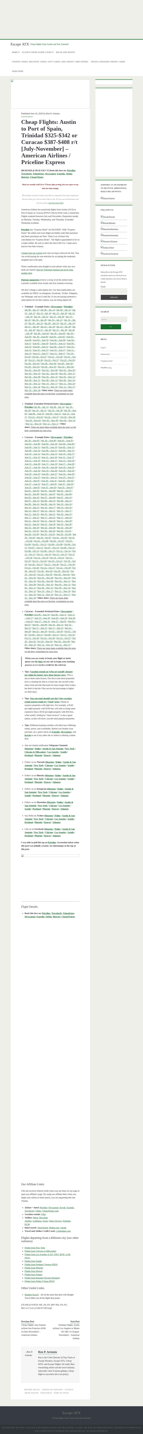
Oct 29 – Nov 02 (65, 363)
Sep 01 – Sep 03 (32, 491)
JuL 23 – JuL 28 (63, 327)
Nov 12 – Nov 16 (49, 387)
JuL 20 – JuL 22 (35, 323)
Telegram (113, 241)
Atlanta (56, 755)
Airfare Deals (32, 1390)
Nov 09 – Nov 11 (32, 380)
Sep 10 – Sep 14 (64, 504)
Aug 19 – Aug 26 (49, 471)
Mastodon (114, 229)
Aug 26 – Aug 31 (49, 481)
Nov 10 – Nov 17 (50, 383)
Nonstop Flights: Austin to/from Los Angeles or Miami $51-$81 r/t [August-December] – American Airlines (66, 1332)
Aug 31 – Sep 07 (65, 487)
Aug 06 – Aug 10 (36, 414)
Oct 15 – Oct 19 (67, 635)
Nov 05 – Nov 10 (50, 377)
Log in (103, 347)
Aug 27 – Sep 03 (65, 484)
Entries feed (105, 354)
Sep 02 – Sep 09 (32, 494)
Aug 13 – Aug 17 (57, 353)
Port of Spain (61, 1393)
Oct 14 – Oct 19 (41, 558)
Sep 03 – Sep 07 (48, 494)
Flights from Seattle (33, 1261)
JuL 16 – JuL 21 (55, 320)
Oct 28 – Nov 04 (48, 363)
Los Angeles (53, 752)
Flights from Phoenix (34, 1268)
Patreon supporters (30, 280)
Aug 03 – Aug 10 (40, 340)
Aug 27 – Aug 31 (32, 484)
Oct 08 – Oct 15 (47, 551)
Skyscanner (50, 174)
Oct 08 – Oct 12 (67, 548)
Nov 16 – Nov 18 (32, 390)
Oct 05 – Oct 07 (57, 541)
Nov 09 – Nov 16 (67, 380)
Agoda (63, 1228)
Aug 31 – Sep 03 (48, 487)
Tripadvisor (38, 174)
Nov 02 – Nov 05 (32, 370)
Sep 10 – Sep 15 (32, 507)
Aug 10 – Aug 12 (32, 454)
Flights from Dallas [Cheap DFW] (40, 1281)
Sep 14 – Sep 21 (48, 511)
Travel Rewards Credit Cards (108, 62)
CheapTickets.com (50, 1211)
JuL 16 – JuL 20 (39, 320)
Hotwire (25, 177)
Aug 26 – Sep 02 (65, 481)
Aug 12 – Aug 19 (32, 460)
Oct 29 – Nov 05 (48, 367)
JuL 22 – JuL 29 (47, 327)
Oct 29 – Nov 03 (32, 367)
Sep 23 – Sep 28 (64, 524)
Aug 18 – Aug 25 (66, 467)
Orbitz (69, 174)
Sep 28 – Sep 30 (48, 531)
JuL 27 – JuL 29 (44, 330)
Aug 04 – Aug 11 (32, 447)
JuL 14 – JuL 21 (41, 316)
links (40, 661)
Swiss (45, 1221)
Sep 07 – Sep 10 (64, 497)
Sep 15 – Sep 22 (32, 514)
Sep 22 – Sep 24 (32, 524)
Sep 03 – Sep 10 (32, 497)
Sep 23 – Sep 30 (32, 527)
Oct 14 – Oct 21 (57, 558)
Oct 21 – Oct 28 (67, 564)
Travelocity (26, 174)
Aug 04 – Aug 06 (57, 340)
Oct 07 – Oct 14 (51, 548)
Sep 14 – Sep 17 (32, 511)
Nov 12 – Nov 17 (67, 387)
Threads (112, 217)
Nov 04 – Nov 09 (50, 373)
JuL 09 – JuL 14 (47, 310)
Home (15, 52)
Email (103, 287)
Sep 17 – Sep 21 (32, 517)
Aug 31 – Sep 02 (32, 487)
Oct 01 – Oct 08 (41, 541)
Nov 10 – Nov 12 (32, 383)
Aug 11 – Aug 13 (32, 457)
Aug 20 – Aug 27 (49, 474)
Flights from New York (35, 1248)
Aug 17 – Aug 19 (49, 464)
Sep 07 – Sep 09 (48, 497)
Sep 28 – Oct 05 (32, 534)
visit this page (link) (55, 203)
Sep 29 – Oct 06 (64, 534)
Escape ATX (20, 44)
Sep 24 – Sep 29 (64, 527)
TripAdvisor (42, 1228)
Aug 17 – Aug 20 (66, 464)
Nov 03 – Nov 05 (67, 370)
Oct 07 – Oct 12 (35, 548)
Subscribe (18, 71)
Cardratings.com (63, 1231)
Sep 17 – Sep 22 (48, 517)
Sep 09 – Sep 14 (32, 504)
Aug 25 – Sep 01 (32, 481)
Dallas (38, 748)
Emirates (67, 1221)
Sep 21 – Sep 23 (32, 521)
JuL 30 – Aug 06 (40, 337)
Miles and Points (65, 52)
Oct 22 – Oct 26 (35, 360)
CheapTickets (36, 177)
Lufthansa (37, 1221)
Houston (29, 748)
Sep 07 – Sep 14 (32, 501)
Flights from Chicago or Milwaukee (40, 1251)
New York (69, 748)
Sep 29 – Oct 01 (48, 534)
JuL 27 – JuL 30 (60, 330)
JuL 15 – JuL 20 (57, 316)
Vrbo (43, 1214)
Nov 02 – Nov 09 (50, 370)
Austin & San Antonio (52, 748)
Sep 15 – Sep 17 (64, 511)
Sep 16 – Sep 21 (48, 514)
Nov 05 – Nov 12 (67, 377)
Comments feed (106, 361)
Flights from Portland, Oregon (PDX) (41, 1264)
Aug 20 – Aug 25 (32, 474)
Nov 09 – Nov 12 (49, 380)
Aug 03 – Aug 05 (57, 337)
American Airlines (52, 1390)
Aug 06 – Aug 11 (40, 347)
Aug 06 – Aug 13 (57, 347)
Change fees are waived (31, 253)
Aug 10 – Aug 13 (40, 350)
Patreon (112, 198)
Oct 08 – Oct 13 (32, 551)
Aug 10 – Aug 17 (57, 350)
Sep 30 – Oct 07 (44, 538)
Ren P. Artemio (53, 113)
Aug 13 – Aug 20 (32, 464)
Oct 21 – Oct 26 (55, 357)
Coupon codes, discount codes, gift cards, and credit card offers (50, 62)
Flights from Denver (33, 1271)
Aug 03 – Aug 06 (32, 444)
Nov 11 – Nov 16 (67, 383)
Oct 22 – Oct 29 (67, 360)
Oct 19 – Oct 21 (55, 561)
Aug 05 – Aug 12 (57, 343)
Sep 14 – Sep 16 (64, 507)
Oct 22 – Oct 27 (51, 360)
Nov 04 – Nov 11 (67, 373)
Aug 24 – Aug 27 (32, 477)
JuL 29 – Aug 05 (57, 333)
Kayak (62, 1207)
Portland (29, 755)
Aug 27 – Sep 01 (49, 484)
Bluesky (112, 223)
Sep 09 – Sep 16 (48, 504)
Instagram (114, 235)
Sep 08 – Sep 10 (48, 501)
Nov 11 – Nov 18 (32, 387)
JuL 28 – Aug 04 (41, 333)
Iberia (35, 1217)
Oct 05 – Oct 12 (39, 544)
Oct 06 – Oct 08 (55, 544)
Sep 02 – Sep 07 (64, 491)
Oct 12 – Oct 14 (63, 551)
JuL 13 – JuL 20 (60, 313)
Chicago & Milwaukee (35, 752)
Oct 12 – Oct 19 (44, 554)
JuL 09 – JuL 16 (63, 310)
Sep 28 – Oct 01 (64, 531)
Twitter (111, 247)
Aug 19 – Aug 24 (32, 471)
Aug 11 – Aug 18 (49, 457)
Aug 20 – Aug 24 (66, 471)
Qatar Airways (55, 1221)
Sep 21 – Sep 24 (48, 521)
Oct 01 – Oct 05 (60, 538)
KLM (27, 1224)
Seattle (63, 752)
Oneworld (46, 1393)
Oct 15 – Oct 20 (39, 561)
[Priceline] (50, 872)
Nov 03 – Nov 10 (32, 373)
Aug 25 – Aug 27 (66, 477)
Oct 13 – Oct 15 (60, 554)
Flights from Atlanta (33, 1274)
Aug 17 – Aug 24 (32, 467)
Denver (47, 755)
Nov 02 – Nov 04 (65, 367)
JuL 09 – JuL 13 (32, 310)
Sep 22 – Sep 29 (48, 524)
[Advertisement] (71, 19)
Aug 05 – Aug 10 (40, 343)
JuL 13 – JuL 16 (44, 313)
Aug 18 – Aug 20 (49, 467)
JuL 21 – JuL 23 (67, 323)
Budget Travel (31, 1294)
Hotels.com (54, 1228)
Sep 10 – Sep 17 (48, 507)
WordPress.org (106, 368)
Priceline (71, 170)
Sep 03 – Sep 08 (64, 494)
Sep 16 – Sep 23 (64, 514)
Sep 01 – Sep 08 (48, 491)
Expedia (61, 174)
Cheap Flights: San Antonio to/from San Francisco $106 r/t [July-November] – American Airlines (33, 1330)
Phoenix (38, 755)
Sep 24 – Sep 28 (48, 527)
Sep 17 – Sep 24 (64, 517)
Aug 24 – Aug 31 (49, 477)
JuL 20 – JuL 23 (51, 323)
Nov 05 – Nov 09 (32, 377)
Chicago (49, 765)
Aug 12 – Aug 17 (40, 353)
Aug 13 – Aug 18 (66, 460)
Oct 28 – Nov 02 (32, 363)
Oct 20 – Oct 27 (39, 357)
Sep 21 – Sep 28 (64, 521)
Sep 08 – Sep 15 (64, 501)
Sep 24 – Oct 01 (32, 531)
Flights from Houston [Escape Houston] (42, 1278)
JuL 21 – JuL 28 (32, 327)
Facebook (114, 254)
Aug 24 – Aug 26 (66, 474)
